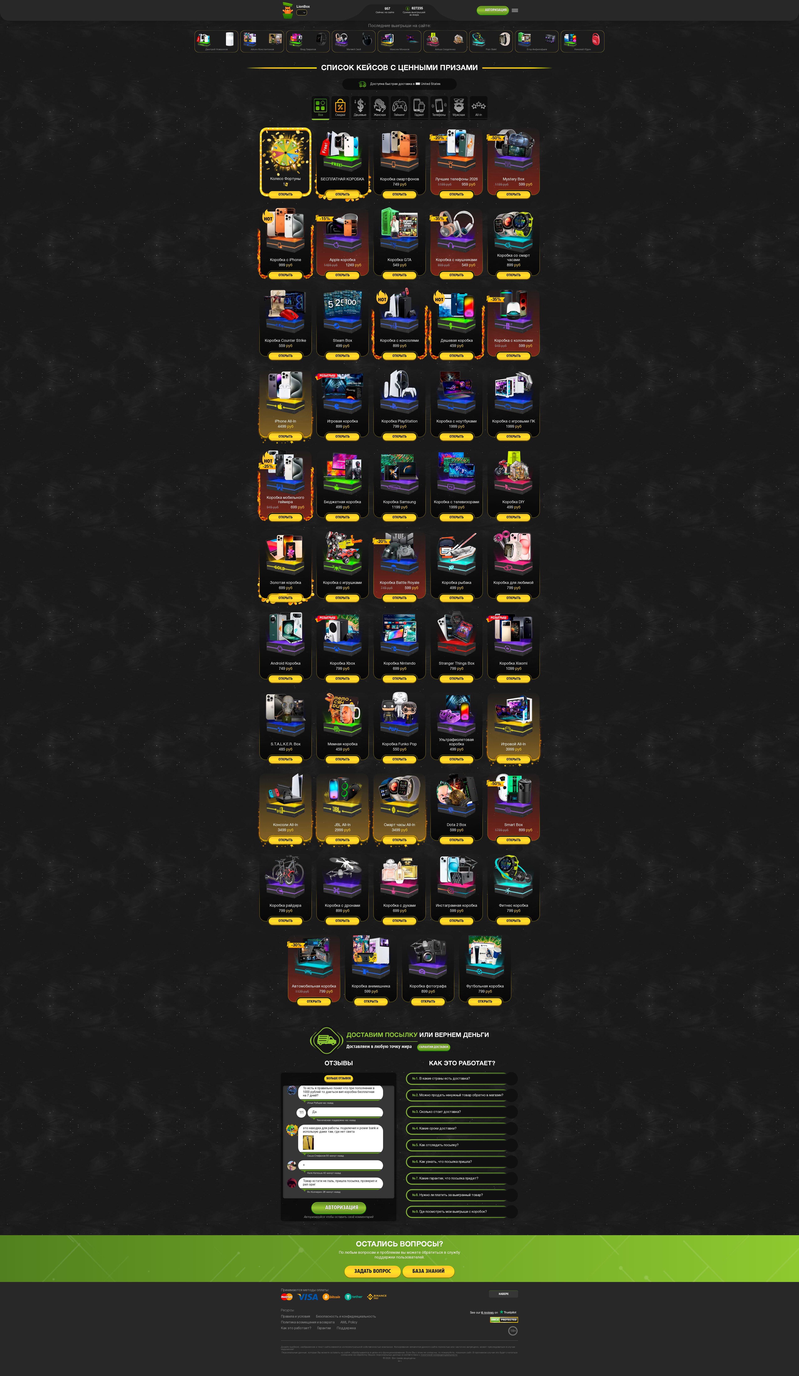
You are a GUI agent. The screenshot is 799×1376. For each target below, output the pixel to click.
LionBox (303, 6)
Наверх (504, 1294)
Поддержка (346, 1328)
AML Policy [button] (348, 1322)
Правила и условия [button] (295, 1316)
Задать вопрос (372, 1271)
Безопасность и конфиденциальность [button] (346, 1316)
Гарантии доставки (433, 1047)
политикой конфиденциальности (439, 1355)
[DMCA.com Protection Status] (504, 1321)
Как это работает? (296, 1328)
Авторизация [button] (496, 10)
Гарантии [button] (324, 1328)
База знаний (428, 1271)
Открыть (285, 195)
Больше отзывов (338, 1078)
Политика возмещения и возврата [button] (308, 1322)
